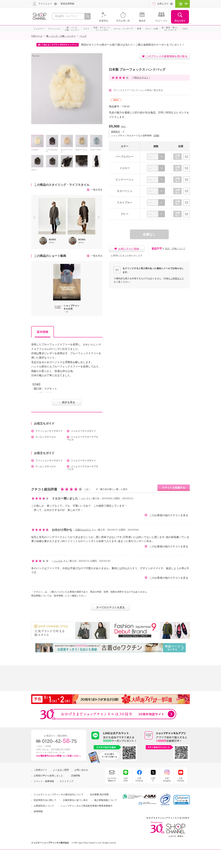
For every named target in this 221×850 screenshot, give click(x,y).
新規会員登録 (67, 3)
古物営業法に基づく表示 (75, 800)
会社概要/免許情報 (99, 794)
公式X (153, 779)
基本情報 (42, 332)
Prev (34, 218)
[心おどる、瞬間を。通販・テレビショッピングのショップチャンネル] (39, 16)
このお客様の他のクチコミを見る (168, 515)
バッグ (83, 36)
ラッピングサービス (45, 437)
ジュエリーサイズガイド (83, 431)
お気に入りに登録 (128, 248)
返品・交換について (175, 248)
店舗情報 (75, 775)
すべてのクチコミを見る (110, 607)
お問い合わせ (81, 770)
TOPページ (36, 36)
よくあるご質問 (61, 770)
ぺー (83, 498)
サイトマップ (66, 781)
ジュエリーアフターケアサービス (82, 438)
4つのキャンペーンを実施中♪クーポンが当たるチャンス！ (128, 44)
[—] (156, 156)
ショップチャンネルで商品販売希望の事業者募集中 (87, 806)
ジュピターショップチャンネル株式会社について (58, 794)
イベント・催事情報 (44, 781)
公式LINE (125, 779)
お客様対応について (44, 806)
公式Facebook (139, 779)
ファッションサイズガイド (49, 431)
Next (99, 218)
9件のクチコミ (141, 77)
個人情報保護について (105, 800)
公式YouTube (180, 779)
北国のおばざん (83, 530)
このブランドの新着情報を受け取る (166, 56)
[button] (182, 800)
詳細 (156, 135)
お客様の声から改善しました (48, 775)
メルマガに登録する (112, 779)
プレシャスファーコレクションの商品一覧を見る (138, 90)
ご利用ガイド (177, 278)
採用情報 (38, 811)
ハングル (58, 561)
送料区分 (115, 131)
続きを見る (68, 402)
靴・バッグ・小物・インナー (61, 36)
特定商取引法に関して (45, 800)
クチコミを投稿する (173, 487)
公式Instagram (167, 779)
